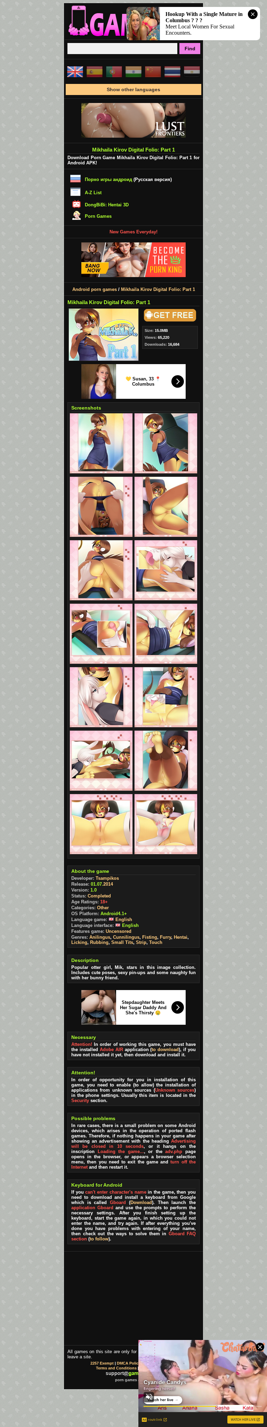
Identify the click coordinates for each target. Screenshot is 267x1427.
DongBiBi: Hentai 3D (107, 204)
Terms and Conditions (116, 1368)
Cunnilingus (126, 937)
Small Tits (122, 942)
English (123, 919)
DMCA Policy (128, 1363)
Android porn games (94, 289)
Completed (99, 896)
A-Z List (93, 192)
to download (165, 1049)
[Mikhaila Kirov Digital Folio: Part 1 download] (169, 320)
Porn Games (98, 216)
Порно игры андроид (108, 179)
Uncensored (118, 931)
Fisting (149, 937)
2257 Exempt (102, 1363)
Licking (79, 942)
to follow (99, 1238)
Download (141, 1202)
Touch (155, 942)
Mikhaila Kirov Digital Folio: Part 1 (158, 289)
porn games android (133, 1380)
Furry (165, 937)
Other (103, 907)
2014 (108, 884)
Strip (141, 942)
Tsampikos (107, 878)
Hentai (180, 937)
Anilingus (99, 937)
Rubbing (99, 942)
